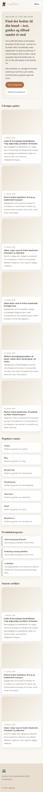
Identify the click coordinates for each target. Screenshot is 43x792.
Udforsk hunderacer (16, 92)
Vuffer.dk (11, 788)
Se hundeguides (15, 84)
